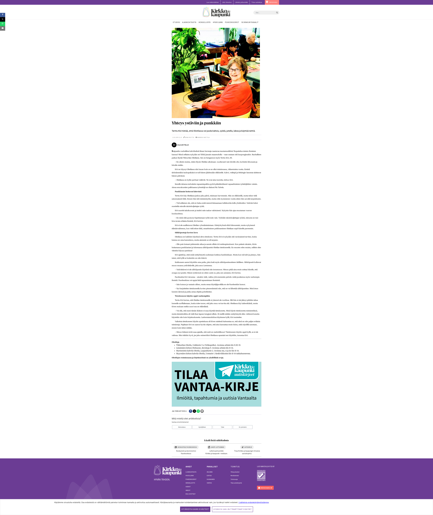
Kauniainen (211, 479)
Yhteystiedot (235, 472)
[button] (190, 411)
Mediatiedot (235, 476)
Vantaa (209, 483)
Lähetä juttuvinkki (241, 2)
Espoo (209, 476)
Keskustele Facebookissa (187, 447)
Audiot (188, 487)
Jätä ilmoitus (227, 2)
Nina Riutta (189, 137)
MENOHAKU (273, 2)
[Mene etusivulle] (168, 470)
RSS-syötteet (191, 494)
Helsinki (210, 472)
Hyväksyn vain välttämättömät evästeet (232, 509)
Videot (188, 490)
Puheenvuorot (191, 479)
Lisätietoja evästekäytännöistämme (254, 502)
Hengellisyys (190, 483)
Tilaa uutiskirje (256, 2)
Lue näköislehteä (213, 2)
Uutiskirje (248, 447)
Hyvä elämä (190, 476)
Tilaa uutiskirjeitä (236, 483)
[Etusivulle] (216, 12)
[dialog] (216, 507)
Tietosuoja (234, 479)
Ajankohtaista (191, 472)
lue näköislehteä (265, 466)
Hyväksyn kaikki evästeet (195, 509)
